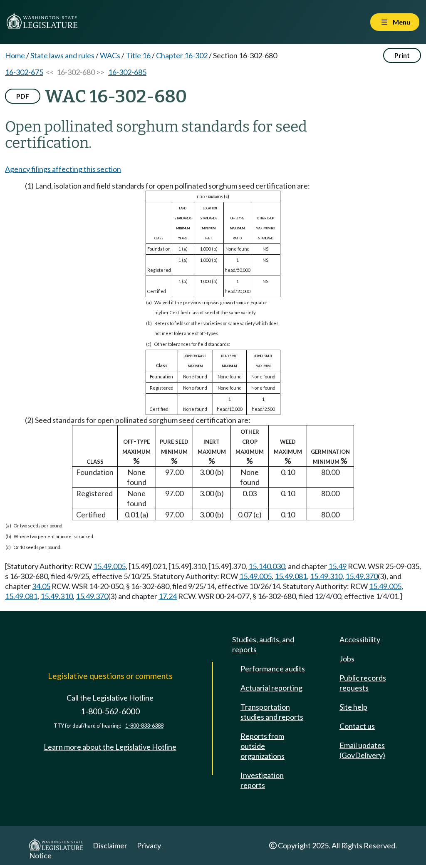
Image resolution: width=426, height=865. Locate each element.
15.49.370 (361, 576)
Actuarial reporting (271, 687)
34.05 (41, 586)
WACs (110, 55)
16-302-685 (127, 72)
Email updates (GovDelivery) (362, 750)
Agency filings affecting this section (63, 169)
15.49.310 (326, 576)
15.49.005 (109, 566)
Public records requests (362, 682)
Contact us (357, 726)
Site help (353, 706)
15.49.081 (291, 576)
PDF (22, 96)
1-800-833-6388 (144, 726)
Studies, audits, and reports (263, 644)
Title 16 (138, 55)
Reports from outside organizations (262, 746)
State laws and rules (62, 55)
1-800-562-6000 (110, 711)
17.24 (168, 596)
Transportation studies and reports (271, 711)
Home (15, 55)
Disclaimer (110, 845)
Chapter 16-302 (182, 55)
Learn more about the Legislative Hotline (110, 746)
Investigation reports (262, 780)
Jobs (346, 658)
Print (402, 55)
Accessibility (359, 639)
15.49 (337, 566)
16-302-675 (24, 72)
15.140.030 (266, 566)
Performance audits (272, 668)
